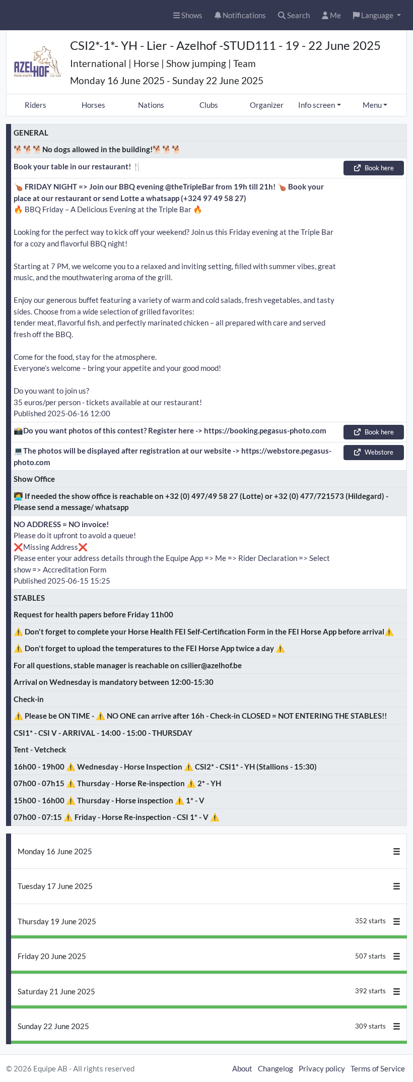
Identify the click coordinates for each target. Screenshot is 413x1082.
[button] (377, 15)
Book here (379, 168)
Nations (151, 104)
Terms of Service (378, 1068)
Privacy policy (322, 1068)
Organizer (267, 104)
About (242, 1068)
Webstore (379, 452)
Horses (93, 104)
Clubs (208, 104)
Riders (35, 104)
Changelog (275, 1068)
